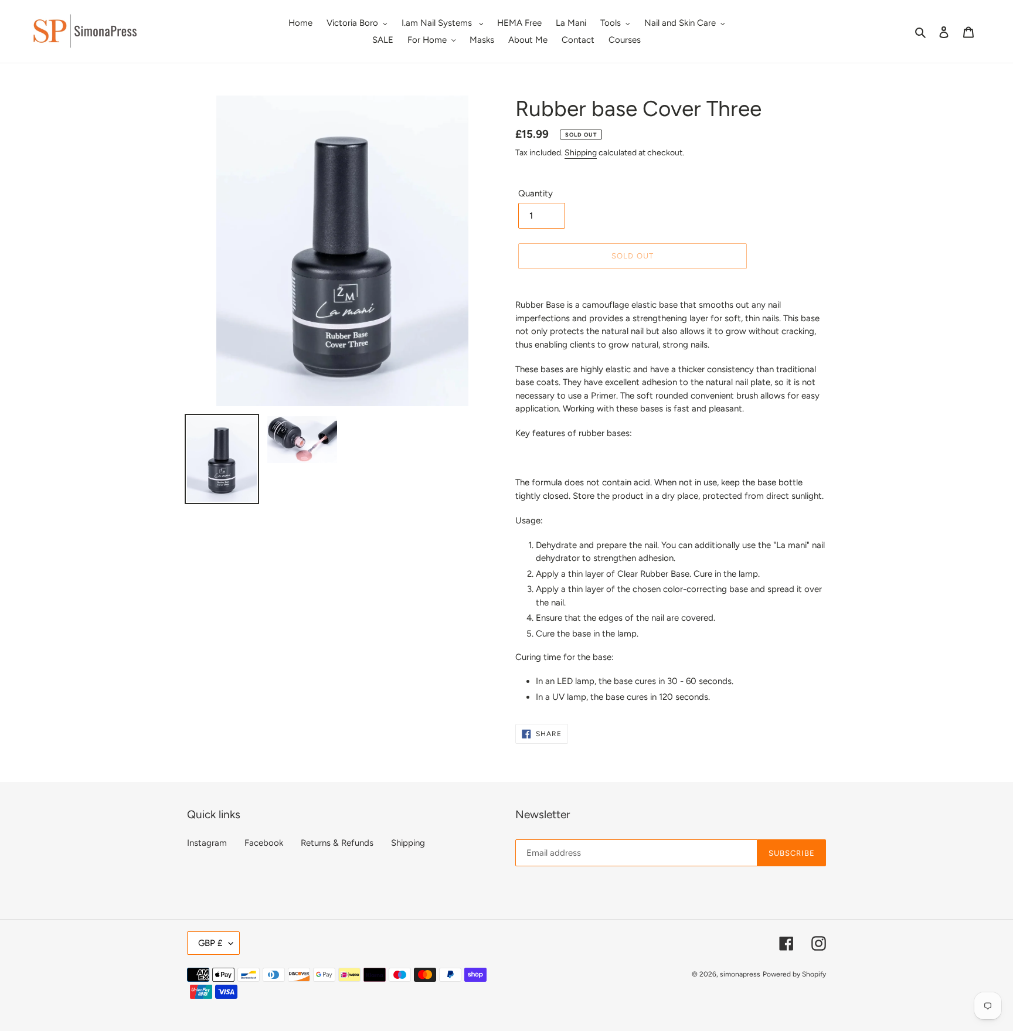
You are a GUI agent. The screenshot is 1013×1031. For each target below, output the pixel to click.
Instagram (207, 843)
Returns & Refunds (337, 843)
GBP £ (210, 943)
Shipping (581, 153)
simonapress (740, 974)
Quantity (535, 193)
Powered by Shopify (794, 974)
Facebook (263, 843)
